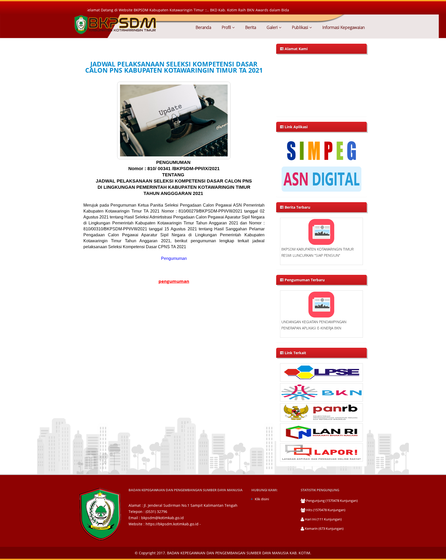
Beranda (203, 27)
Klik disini (262, 499)
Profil (226, 27)
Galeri (272, 27)
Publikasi (300, 27)
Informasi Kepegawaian (343, 27)
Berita (250, 27)
